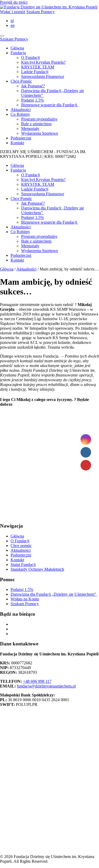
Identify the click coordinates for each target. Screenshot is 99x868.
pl (12, 20)
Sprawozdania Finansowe (42, 76)
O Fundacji (30, 57)
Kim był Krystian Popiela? (43, 62)
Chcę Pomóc (21, 81)
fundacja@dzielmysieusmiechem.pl (46, 686)
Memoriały (30, 128)
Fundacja (18, 53)
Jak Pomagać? (33, 86)
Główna (17, 48)
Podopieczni (21, 138)
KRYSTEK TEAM (37, 67)
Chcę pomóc (21, 545)
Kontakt (17, 143)
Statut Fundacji (23, 564)
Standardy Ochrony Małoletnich (37, 569)
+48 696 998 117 (37, 681)
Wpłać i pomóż (12, 11)
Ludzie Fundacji (34, 71)
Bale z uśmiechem (36, 124)
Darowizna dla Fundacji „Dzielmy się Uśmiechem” (54, 594)
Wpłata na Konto (25, 599)
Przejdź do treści (13, 2)
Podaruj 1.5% (32, 100)
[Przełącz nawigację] (2, 36)
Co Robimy (20, 114)
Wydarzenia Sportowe (39, 133)
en (13, 25)
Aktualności (21, 109)
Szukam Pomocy (40, 11)
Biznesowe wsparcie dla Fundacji (49, 105)
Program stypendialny (39, 119)
